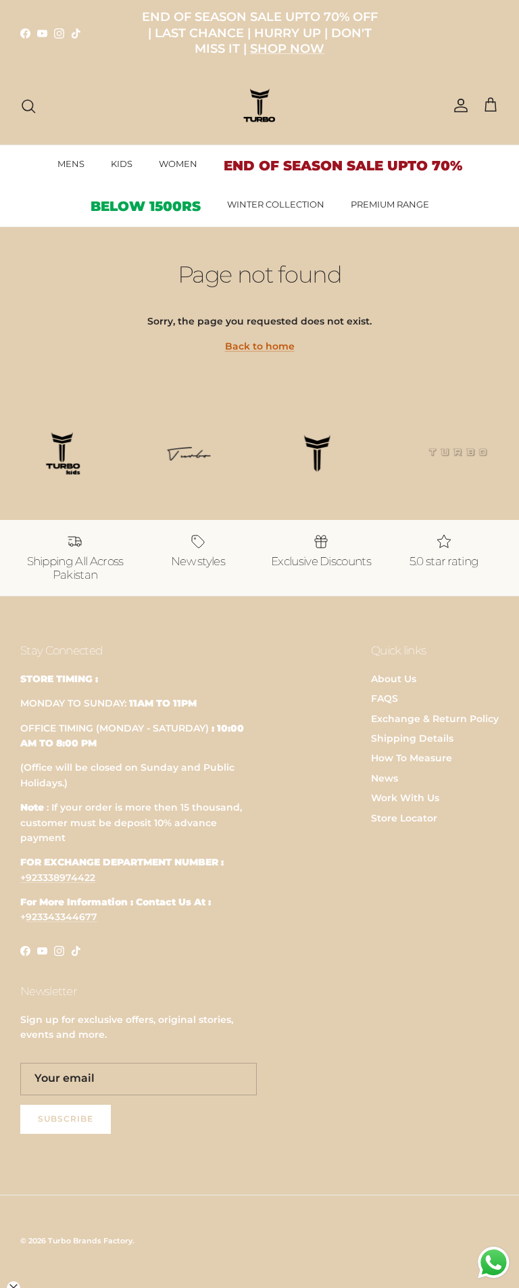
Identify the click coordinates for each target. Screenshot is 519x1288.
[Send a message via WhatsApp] (493, 1262)
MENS (70, 163)
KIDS (121, 163)
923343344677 (61, 917)
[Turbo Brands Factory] (259, 105)
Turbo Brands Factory (90, 1240)
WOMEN (178, 163)
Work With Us (405, 798)
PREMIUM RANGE (390, 204)
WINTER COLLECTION (275, 204)
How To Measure (411, 758)
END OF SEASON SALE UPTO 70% (343, 166)
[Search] (28, 106)
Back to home (260, 346)
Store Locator (404, 818)
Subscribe (65, 1119)
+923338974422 (57, 878)
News (384, 778)
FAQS (384, 698)
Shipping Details (412, 738)
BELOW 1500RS (146, 206)
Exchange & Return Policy (435, 719)
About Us (393, 679)
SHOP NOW (287, 48)
